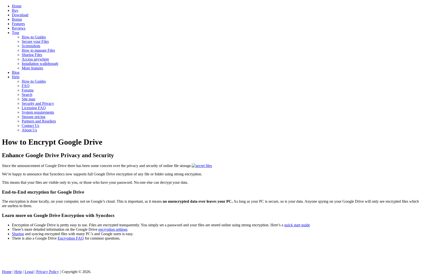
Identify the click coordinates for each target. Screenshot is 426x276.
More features (32, 68)
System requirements (38, 112)
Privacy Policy (47, 272)
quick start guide (297, 225)
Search (27, 94)
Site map (28, 99)
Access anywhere (35, 59)
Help (15, 77)
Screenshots (31, 46)
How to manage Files (38, 50)
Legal (29, 272)
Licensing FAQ (34, 108)
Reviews (18, 28)
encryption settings (112, 229)
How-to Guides (34, 37)
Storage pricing (33, 117)
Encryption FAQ (71, 238)
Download (20, 15)
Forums (28, 90)
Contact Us (30, 125)
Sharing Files (32, 55)
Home (16, 6)
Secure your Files (35, 41)
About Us (29, 130)
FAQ (26, 86)
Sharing (18, 234)
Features (18, 24)
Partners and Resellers (39, 121)
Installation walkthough (40, 63)
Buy (15, 10)
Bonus (17, 19)
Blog (15, 72)
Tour (15, 33)
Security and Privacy (38, 103)
